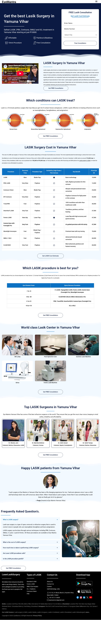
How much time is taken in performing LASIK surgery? (21, 548)
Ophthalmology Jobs (53, 589)
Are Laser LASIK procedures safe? (14, 553)
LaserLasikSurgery (11, 574)
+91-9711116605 (54, 597)
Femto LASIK (31, 584)
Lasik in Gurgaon (42, 612)
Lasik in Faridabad (53, 612)
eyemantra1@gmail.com (56, 600)
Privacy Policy (37, 615)
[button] (30, 519)
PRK (28, 594)
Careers (49, 586)
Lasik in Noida (32, 612)
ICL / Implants (31, 589)
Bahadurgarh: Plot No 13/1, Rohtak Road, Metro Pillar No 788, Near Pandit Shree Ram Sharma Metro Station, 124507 (42, 609)
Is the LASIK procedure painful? (13, 559)
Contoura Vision (32, 591)
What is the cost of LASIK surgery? (14, 542)
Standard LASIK (31, 581)
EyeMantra (9, 2)
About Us (50, 581)
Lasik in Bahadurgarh (78, 612)
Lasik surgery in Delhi (84, 160)
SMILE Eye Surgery (32, 586)
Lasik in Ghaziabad (65, 612)
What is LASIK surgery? (10, 519)
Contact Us (50, 584)
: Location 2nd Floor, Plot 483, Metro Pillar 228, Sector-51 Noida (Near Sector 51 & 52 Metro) (32, 604)
